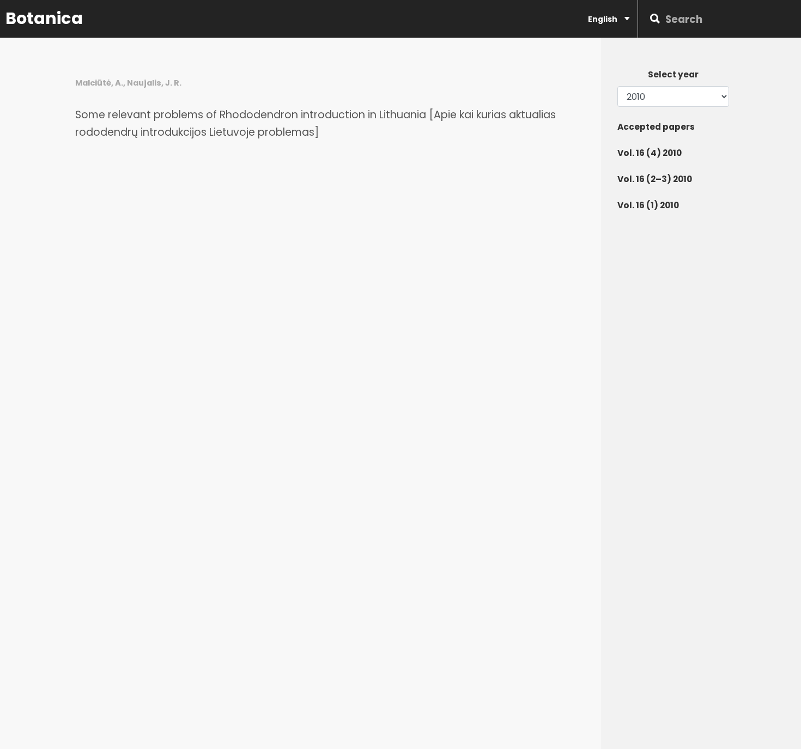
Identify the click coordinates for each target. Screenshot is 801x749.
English (603, 19)
